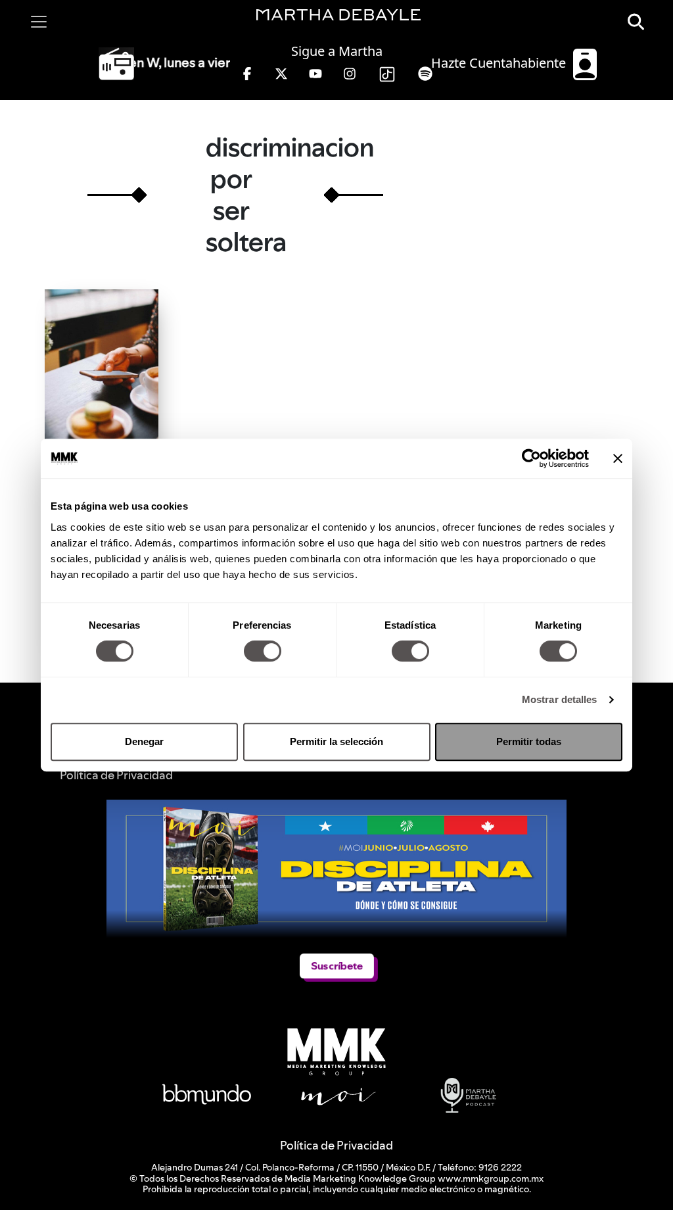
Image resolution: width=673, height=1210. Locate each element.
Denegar (144, 741)
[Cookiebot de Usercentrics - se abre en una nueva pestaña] (531, 458)
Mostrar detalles (559, 699)
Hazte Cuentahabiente (500, 63)
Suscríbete (337, 965)
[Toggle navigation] (39, 22)
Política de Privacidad (336, 1145)
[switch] (262, 651)
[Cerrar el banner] (617, 458)
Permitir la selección (336, 741)
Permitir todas (528, 741)
